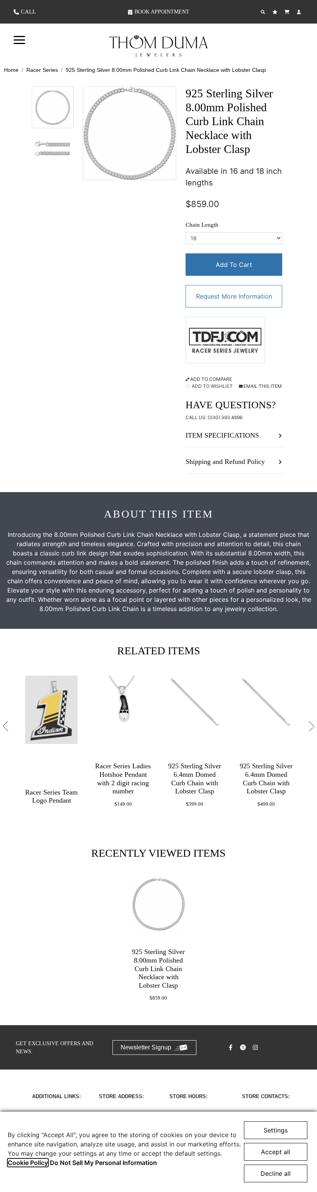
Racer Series (42, 70)
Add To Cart (234, 264)
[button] (19, 39)
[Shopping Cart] (287, 12)
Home (11, 70)
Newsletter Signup (146, 1047)
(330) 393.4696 (225, 417)
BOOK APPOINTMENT (162, 12)
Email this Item (263, 386)
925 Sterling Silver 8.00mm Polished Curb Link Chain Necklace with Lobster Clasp (166, 70)
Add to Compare (211, 379)
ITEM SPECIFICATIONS (222, 435)
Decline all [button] (276, 1173)
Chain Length (202, 225)
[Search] (264, 12)
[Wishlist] (276, 12)
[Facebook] (231, 1047)
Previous (5, 726)
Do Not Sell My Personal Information (103, 1163)
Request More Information (234, 296)
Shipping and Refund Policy (225, 461)
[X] (244, 1047)
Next (311, 726)
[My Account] (299, 12)
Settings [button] (276, 1130)
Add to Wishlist (212, 386)
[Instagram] (256, 1047)
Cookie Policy (28, 1163)
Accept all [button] (275, 1152)
